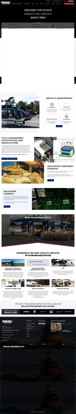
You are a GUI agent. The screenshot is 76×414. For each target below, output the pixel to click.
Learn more (38, 22)
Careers (65, 1)
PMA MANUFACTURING (30, 326)
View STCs (4, 158)
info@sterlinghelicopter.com (57, 1)
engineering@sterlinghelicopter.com (18, 154)
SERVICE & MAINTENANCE (31, 323)
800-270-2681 (48, 1)
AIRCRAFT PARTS (29, 328)
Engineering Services (12, 158)
